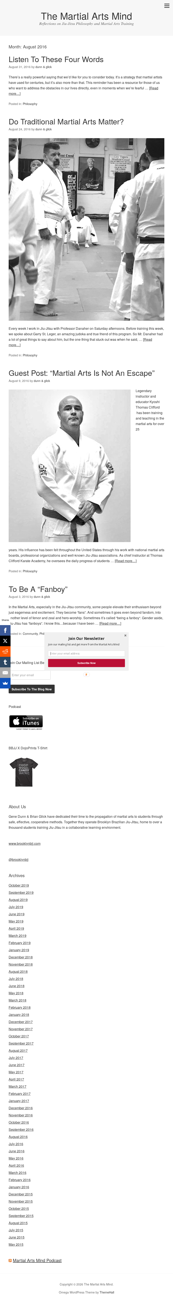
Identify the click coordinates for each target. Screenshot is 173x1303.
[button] (86, 638)
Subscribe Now (86, 663)
